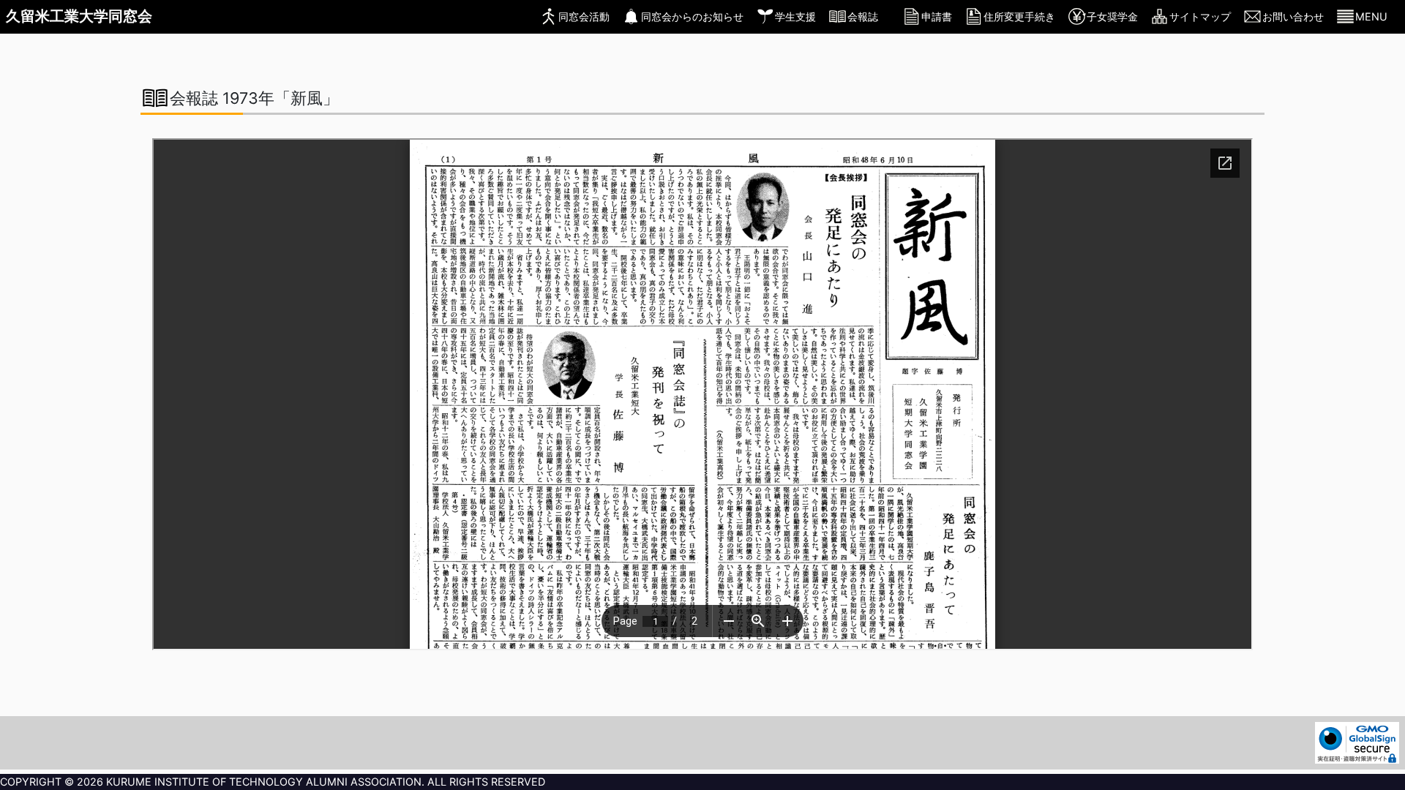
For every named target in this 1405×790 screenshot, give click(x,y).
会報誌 (862, 16)
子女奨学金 (1112, 16)
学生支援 (795, 16)
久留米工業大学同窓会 (79, 16)
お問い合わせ (1293, 16)
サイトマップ (1200, 16)
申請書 (936, 16)
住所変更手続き (1019, 16)
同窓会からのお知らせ (692, 16)
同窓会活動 (584, 16)
